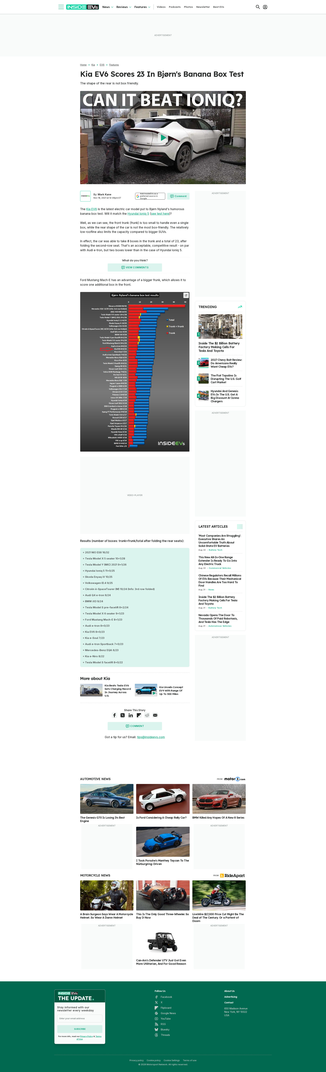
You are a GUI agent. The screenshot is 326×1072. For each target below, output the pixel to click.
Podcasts (175, 6)
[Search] (258, 7)
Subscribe (80, 1029)
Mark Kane (104, 194)
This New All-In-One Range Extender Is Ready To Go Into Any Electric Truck (217, 561)
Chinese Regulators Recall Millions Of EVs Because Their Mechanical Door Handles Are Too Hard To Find (219, 580)
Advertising (230, 996)
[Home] (82, 7)
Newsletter (203, 6)
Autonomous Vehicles (220, 626)
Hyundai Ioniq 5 (138, 213)
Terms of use (189, 1060)
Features (140, 7)
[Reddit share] (147, 715)
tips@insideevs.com (151, 737)
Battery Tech (215, 550)
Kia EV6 (91, 209)
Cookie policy (154, 1060)
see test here (160, 213)
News (106, 7)
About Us (229, 991)
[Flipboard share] (139, 715)
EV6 (102, 64)
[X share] (123, 715)
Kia (93, 64)
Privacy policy (137, 1060)
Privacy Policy (86, 1036)
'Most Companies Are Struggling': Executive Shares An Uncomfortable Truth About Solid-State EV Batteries (219, 541)
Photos (188, 6)
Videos (161, 6)
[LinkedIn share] (131, 715)
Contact (228, 1002)
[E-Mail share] (155, 715)
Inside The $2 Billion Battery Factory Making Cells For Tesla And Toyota (217, 600)
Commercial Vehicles (220, 568)
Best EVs (218, 6)
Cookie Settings (172, 1060)
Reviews (122, 7)
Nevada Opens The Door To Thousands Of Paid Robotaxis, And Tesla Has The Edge (217, 618)
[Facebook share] (114, 715)
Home (83, 64)
